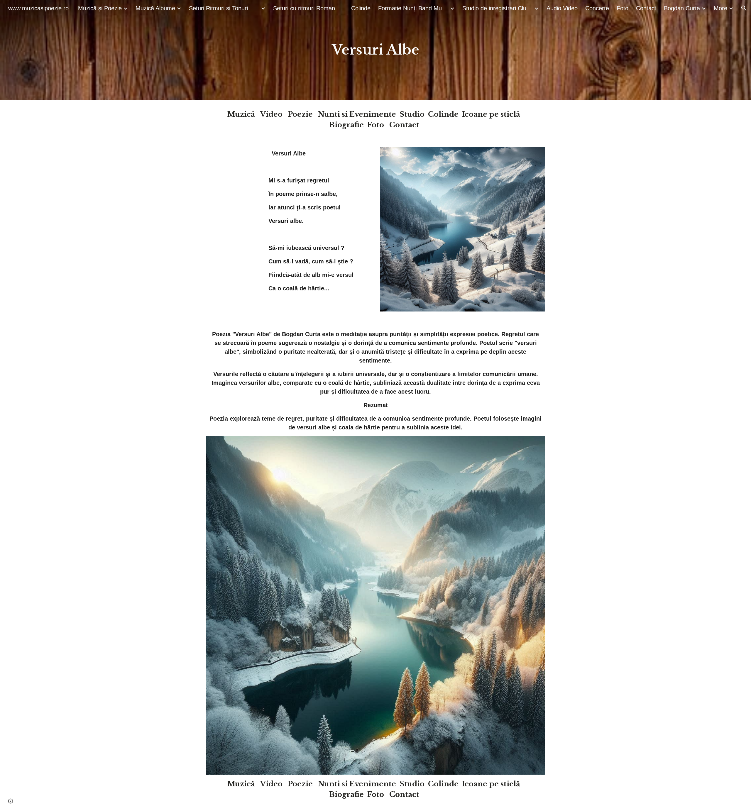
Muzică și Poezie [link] (100, 8)
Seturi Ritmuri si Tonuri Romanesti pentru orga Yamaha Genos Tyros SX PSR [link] (224, 8)
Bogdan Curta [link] (682, 8)
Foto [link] (622, 8)
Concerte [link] (597, 8)
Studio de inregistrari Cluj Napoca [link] (497, 8)
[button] (744, 8)
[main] (375, 50)
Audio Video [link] (562, 8)
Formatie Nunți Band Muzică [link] (413, 8)
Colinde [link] (361, 8)
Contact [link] (646, 8)
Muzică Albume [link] (155, 8)
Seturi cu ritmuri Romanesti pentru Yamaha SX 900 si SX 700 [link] (308, 8)
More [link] (720, 8)
